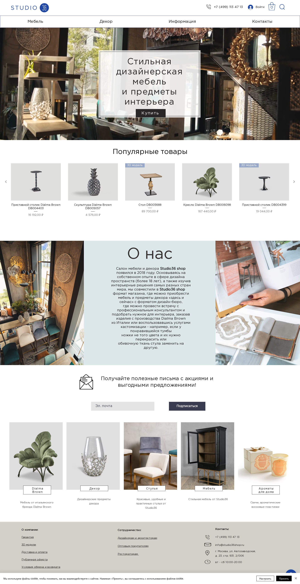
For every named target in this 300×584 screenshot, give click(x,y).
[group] (150, 194)
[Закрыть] (296, 578)
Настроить (265, 578)
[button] (271, 6)
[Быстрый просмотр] (36, 182)
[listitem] (36, 471)
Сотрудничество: (129, 530)
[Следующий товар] (294, 182)
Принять (284, 578)
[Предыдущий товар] (6, 182)
